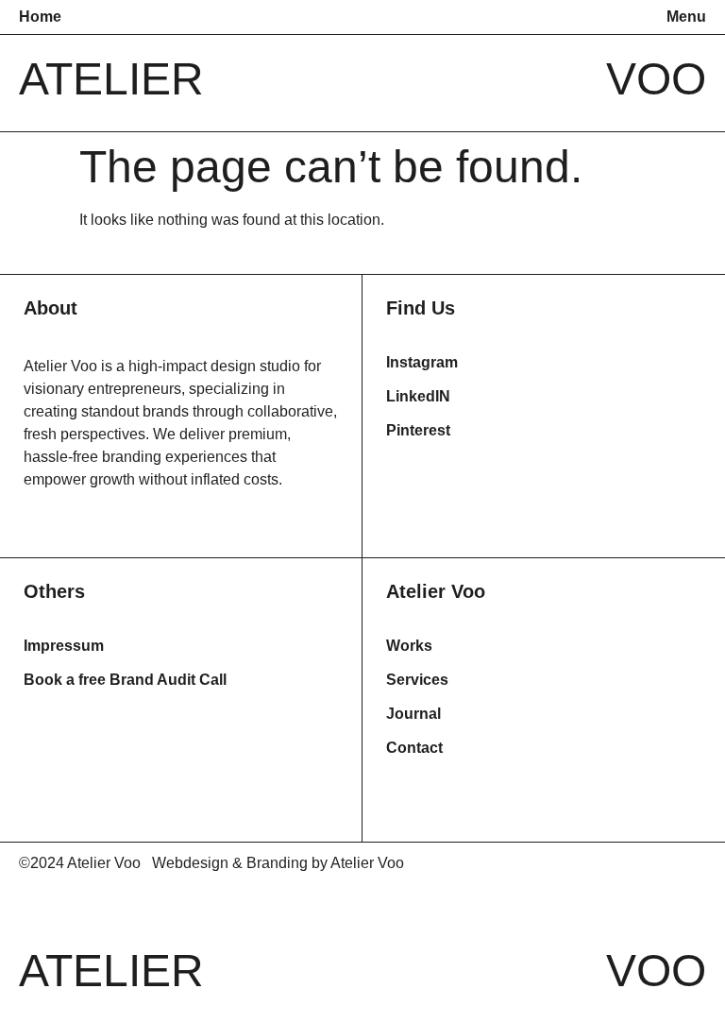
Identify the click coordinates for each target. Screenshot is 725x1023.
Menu (686, 17)
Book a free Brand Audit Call (125, 680)
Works (409, 646)
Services (417, 680)
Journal (413, 714)
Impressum (64, 646)
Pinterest (418, 430)
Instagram (422, 362)
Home (40, 17)
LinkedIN (418, 396)
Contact (414, 748)
